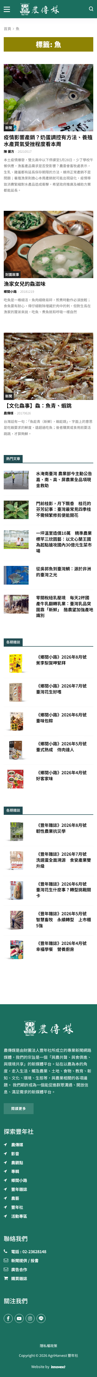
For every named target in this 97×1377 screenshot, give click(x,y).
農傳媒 (8, 413)
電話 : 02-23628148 (28, 1251)
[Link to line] (41, 1318)
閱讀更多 (18, 1109)
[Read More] (48, 97)
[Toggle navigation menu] (8, 9)
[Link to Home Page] (48, 9)
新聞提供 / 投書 (25, 1260)
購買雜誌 (19, 1278)
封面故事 (12, 274)
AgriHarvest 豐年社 (63, 1356)
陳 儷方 (9, 151)
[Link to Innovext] (58, 1366)
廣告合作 (19, 1269)
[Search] (91, 9)
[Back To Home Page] (48, 1028)
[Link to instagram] (30, 1318)
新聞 (8, 127)
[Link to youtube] (19, 1318)
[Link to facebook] (8, 1318)
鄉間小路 (10, 291)
